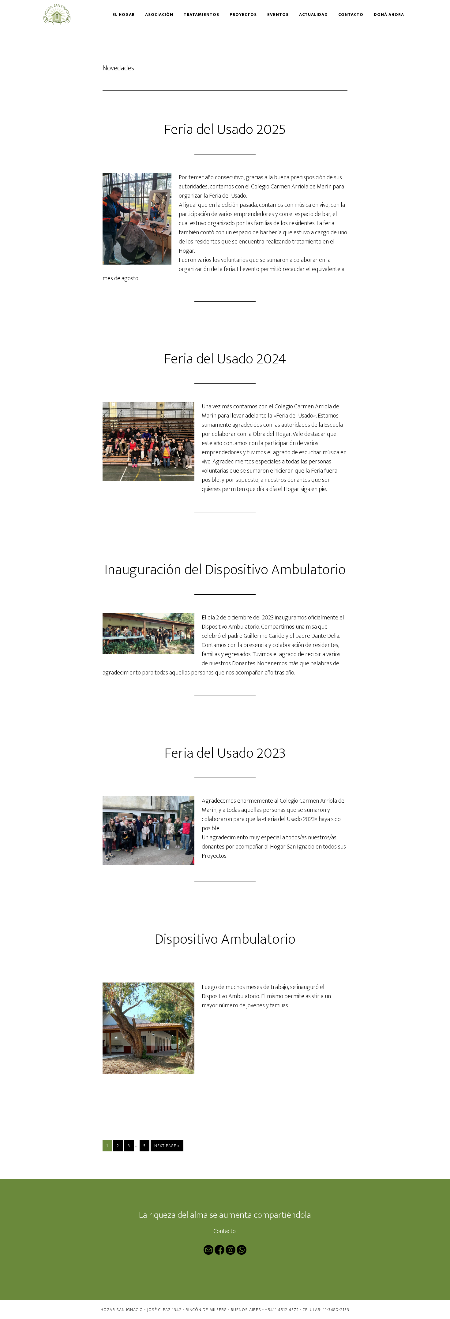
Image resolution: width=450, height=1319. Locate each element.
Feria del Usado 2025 (225, 129)
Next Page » (167, 1146)
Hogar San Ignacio (63, 15)
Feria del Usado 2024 (225, 359)
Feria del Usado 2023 (225, 753)
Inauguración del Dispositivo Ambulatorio (225, 570)
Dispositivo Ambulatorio (225, 939)
